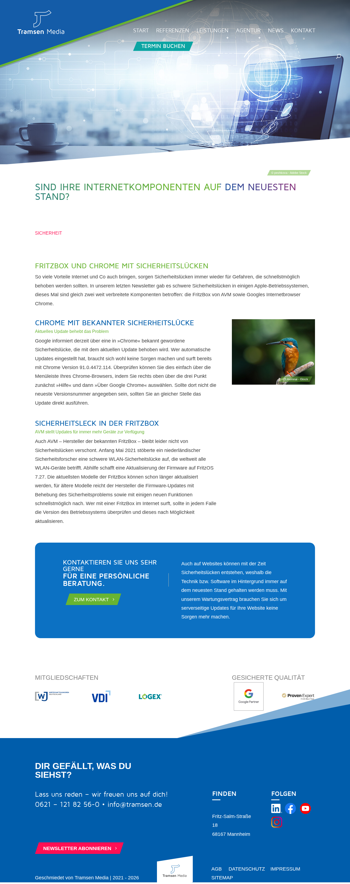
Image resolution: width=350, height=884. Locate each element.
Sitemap (222, 877)
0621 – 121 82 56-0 (67, 804)
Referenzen (172, 31)
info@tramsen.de (134, 804)
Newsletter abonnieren (80, 848)
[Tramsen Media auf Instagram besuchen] (276, 826)
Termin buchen (163, 46)
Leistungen (213, 31)
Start (141, 31)
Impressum (285, 869)
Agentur (248, 31)
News (276, 31)
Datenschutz (247, 869)
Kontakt (303, 31)
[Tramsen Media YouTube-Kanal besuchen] (305, 812)
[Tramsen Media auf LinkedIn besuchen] (276, 812)
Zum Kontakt (95, 599)
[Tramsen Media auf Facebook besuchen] (290, 812)
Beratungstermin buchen (82, 829)
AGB (216, 869)
